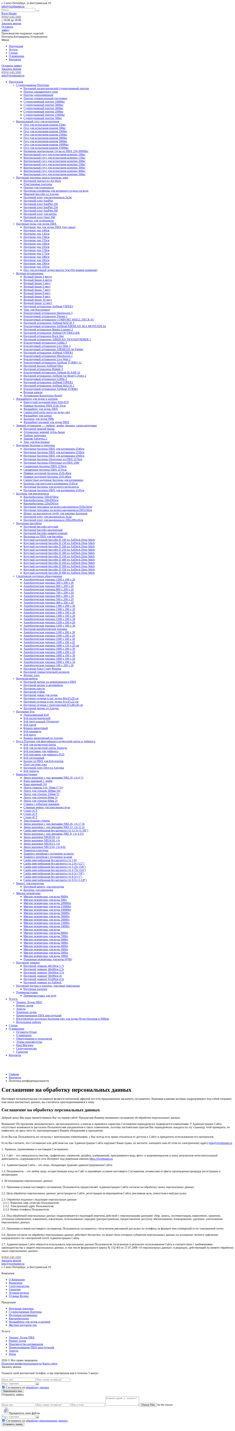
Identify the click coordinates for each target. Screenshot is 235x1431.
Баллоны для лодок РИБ (39, 418)
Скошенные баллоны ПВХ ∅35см (45, 469)
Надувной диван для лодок (40, 695)
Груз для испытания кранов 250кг (45, 124)
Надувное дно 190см (36, 263)
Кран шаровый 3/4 (35, 784)
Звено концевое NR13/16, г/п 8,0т (45, 847)
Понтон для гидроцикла (39, 187)
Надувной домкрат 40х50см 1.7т (44, 965)
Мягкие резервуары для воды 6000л (46, 939)
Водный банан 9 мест (37, 296)
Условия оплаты (19, 1292)
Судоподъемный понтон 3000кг (44, 108)
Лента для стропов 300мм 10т (42, 790)
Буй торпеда (31, 771)
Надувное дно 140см (36, 230)
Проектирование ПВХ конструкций (39, 1015)
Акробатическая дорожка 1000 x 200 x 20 (49, 652)
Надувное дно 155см (36, 240)
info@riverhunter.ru (12, 6)
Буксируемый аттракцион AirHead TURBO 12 (53, 362)
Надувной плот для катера (40, 213)
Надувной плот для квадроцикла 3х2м (48, 197)
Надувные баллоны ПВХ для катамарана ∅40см (54, 448)
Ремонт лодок (24, 1005)
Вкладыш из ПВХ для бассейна (43, 536)
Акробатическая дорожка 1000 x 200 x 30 (49, 648)
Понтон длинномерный (38, 95)
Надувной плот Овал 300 (39, 217)
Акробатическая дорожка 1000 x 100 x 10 (49, 662)
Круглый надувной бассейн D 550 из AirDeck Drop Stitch (59, 569)
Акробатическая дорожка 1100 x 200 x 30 (49, 632)
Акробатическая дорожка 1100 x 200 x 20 (49, 635)
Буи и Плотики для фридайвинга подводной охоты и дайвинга (55, 741)
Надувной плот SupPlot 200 (41, 210)
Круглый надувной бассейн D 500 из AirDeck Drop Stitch (59, 566)
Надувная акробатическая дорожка (45, 629)
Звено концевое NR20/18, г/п (42, 837)
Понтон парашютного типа (41, 91)
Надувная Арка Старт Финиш (42, 668)
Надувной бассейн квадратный (43, 529)
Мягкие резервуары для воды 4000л (46, 946)
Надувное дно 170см (36, 250)
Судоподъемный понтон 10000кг (44, 101)
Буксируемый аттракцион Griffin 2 (45, 379)
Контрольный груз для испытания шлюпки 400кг (55, 170)
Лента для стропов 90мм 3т (41, 797)
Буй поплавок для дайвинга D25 (44, 754)
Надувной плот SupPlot (38, 200)
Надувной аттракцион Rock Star (44, 336)
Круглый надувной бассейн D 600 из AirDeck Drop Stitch (59, 572)
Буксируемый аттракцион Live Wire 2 (47, 359)
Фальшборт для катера (38, 415)
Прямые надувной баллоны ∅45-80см (47, 476)
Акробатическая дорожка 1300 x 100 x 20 (49, 615)
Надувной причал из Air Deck (42, 180)
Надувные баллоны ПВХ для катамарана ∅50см (54, 452)
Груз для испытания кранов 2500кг (45, 134)
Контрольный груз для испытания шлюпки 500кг (55, 174)
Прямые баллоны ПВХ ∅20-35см (45, 405)
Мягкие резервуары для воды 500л (45, 899)
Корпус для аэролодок (30, 883)
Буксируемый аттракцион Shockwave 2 (48, 355)
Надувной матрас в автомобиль (43, 685)
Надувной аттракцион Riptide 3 (43, 369)
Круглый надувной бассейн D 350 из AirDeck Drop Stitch (59, 556)
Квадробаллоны (19, 1318)
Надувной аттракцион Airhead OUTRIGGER (52, 332)
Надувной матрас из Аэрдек (41, 708)
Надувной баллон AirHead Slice (43, 365)
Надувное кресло (34, 688)
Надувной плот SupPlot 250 (41, 204)
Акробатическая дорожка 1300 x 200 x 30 (49, 605)
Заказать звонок (11, 23)
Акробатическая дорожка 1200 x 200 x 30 (49, 619)
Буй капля (30, 724)
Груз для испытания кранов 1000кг (45, 131)
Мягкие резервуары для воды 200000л (47, 903)
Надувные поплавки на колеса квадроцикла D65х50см (58, 510)
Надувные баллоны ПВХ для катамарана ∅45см (54, 490)
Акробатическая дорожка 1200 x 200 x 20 (49, 622)
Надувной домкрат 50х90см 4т (43, 975)
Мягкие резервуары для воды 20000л (47, 919)
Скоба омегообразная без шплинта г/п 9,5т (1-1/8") (55, 880)
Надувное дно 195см (36, 266)
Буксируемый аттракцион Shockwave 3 (48, 313)
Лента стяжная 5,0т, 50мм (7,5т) (43, 787)
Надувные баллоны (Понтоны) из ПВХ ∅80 (51, 462)
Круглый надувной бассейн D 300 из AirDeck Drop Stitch (59, 553)
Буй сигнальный (34, 757)
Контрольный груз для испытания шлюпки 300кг (55, 167)
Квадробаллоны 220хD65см (41, 503)
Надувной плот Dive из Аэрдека (44, 767)
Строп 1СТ (30, 810)
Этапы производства (29, 1041)
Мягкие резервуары (28, 893)
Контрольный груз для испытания (37, 121)
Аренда (21, 1008)
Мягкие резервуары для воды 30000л (47, 916)
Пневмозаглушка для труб (40, 995)
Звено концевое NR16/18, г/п (42, 840)
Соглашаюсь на (27, 1387)
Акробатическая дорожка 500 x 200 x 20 (49, 599)
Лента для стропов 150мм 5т (41, 794)
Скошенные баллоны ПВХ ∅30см (45, 466)
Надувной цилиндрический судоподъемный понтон (56, 88)
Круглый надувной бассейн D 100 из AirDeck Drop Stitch (59, 539)
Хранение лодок (26, 1012)
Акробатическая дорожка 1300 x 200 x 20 (49, 609)
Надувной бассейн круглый (41, 526)
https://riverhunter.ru (101, 1158)
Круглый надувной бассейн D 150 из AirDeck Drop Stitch (59, 543)
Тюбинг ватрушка (35, 435)
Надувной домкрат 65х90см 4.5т (44, 979)
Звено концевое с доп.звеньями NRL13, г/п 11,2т (54, 827)
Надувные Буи (25, 711)
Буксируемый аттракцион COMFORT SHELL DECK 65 (59, 319)
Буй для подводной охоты (40, 744)
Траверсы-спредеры (36, 850)
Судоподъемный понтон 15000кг (44, 114)
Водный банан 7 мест (37, 289)
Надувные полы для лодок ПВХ (36, 223)
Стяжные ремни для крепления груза (47, 807)
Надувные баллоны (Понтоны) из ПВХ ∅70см (53, 459)
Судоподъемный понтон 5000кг (44, 104)
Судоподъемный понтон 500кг (43, 118)
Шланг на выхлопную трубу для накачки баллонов (55, 513)
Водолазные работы (28, 1022)
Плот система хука (35, 764)
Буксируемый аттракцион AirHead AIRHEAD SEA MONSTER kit (65, 326)
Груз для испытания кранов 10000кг (46, 144)
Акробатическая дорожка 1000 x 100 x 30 (49, 655)
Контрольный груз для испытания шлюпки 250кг (55, 164)
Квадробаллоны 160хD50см (41, 496)
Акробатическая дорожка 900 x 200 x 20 (49, 586)
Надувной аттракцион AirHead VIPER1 (48, 352)
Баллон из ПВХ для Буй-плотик (44, 761)
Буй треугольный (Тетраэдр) (41, 721)
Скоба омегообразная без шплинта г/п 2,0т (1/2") (54, 863)
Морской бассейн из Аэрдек (41, 194)
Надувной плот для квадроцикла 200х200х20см (53, 520)
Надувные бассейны (29, 523)
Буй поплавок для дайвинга (41, 751)
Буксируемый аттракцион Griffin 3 (45, 342)
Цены (12, 1354)
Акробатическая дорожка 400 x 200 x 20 (49, 602)
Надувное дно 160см (36, 243)
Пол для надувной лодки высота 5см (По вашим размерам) (60, 270)
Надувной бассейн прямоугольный (45, 533)
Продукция (16, 46)
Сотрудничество (26, 1048)
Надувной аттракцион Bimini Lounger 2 (48, 329)
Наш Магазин (24, 1045)
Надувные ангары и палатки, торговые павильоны (48, 985)
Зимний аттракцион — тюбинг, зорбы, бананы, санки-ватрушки (56, 425)
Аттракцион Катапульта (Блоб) (43, 395)
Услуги (13, 49)
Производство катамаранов (26, 1344)
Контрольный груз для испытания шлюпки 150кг (55, 157)
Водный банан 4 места (38, 280)
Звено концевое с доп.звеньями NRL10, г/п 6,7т (53, 777)
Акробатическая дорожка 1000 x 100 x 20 (49, 658)
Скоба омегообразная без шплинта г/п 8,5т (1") (53, 876)
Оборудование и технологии (34, 1038)
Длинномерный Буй (36, 714)
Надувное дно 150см (36, 237)
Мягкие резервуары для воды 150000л (47, 906)
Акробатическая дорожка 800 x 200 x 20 (49, 589)
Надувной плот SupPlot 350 (41, 207)
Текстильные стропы (37, 820)
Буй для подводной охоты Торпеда (45, 747)
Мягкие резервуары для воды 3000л (46, 949)
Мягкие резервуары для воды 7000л (46, 936)
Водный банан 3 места (38, 276)
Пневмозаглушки (27, 992)
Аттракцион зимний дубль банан (44, 432)
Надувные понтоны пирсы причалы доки (42, 177)
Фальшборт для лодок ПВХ (41, 409)
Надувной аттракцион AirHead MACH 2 (49, 385)
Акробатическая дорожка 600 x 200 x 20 (49, 596)
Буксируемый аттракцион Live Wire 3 (47, 346)
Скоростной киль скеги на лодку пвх (47, 412)
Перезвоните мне (12, 1391)
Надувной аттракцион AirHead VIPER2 (48, 382)
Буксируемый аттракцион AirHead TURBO (51, 389)
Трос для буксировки (37, 309)
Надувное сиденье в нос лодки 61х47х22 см (51, 701)
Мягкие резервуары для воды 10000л (47, 926)
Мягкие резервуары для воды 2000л (46, 952)
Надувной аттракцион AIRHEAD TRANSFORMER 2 (57, 339)
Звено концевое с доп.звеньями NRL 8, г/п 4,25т (54, 833)
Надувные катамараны (23, 1315)
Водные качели (33, 392)
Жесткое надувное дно (23, 1325)
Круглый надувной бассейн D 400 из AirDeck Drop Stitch (59, 559)
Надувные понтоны (21, 1308)
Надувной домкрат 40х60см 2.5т (44, 969)
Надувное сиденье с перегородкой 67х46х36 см (53, 705)
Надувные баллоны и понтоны (35, 445)
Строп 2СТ (30, 814)
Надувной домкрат (28, 962)
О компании (16, 56)
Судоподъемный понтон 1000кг (44, 111)
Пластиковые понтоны (38, 184)
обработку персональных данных (47, 1420)
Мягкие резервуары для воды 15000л (47, 923)
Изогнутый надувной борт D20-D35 (46, 402)
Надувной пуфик (34, 691)
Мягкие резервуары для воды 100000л (47, 909)
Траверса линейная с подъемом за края (48, 856)
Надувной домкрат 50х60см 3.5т (44, 972)
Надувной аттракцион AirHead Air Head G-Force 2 (55, 375)
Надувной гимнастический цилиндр (46, 671)
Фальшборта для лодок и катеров (37, 398)
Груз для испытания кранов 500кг (45, 128)
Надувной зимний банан (39, 428)
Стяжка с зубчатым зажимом (41, 804)
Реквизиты (15, 1282)
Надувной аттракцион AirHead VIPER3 (48, 306)
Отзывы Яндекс (19, 1296)
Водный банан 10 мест (38, 299)
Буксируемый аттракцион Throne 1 (45, 316)
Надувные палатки (35, 989)
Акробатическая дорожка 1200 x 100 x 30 (49, 625)
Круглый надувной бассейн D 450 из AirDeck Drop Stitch (59, 562)
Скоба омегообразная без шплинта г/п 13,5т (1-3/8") (56, 830)
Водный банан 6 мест (37, 286)
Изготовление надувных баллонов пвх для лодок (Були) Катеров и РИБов (62, 1018)
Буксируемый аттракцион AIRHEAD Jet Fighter (53, 349)
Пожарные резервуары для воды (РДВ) (48, 959)
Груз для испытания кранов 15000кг (46, 147)
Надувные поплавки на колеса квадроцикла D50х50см (58, 506)
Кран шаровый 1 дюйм (38, 780)
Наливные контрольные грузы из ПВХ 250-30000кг (56, 151)
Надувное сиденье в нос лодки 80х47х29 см (51, 698)
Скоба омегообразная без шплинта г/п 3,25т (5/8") (55, 866)
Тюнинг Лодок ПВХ (29, 1002)
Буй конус (30, 734)
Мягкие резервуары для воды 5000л (46, 942)
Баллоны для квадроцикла (32, 493)
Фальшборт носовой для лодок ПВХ (46, 422)
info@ (213, 1143)
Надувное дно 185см (36, 260)
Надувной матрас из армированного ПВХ (50, 681)
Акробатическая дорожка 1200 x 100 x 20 (49, 579)
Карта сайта (49, 1363)
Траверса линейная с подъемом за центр (49, 853)
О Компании (17, 1279)
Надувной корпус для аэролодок (44, 886)
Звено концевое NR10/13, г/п (42, 843)
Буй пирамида (32, 731)
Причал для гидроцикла (39, 220)
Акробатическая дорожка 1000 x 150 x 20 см (51, 645)
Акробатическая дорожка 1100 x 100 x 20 (49, 642)
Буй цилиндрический (37, 718)
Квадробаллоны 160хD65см (41, 500)
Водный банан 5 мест (37, 283)
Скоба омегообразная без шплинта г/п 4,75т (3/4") (55, 870)
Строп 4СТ (30, 817)
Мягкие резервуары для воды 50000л (47, 913)
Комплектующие (26, 774)
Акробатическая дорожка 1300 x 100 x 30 (49, 612)
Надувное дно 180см (36, 256)
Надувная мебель (27, 678)
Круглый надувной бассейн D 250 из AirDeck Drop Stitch (59, 549)
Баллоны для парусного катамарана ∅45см (50, 483)
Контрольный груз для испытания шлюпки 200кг (55, 161)
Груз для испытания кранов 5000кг (45, 141)
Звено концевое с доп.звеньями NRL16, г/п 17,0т (54, 823)
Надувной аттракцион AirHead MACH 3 (49, 322)
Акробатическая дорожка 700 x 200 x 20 (49, 592)
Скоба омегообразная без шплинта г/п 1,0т (50, 860)
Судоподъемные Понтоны (32, 85)
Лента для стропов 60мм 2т (41, 800)
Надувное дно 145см (36, 233)
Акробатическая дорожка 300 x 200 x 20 (49, 582)
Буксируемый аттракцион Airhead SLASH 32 (52, 372)
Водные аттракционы (29, 273)
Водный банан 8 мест (37, 293)
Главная (14, 1074)
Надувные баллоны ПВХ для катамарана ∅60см (54, 455)
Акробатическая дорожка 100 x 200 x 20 (49, 665)
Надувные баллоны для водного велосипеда (51, 486)
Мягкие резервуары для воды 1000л (46, 956)
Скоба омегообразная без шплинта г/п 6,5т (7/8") (54, 873)
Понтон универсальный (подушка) (45, 98)
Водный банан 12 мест (38, 303)
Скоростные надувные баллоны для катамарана (53, 480)
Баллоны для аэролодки (38, 889)
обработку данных (37, 1387)
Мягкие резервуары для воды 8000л (46, 932)
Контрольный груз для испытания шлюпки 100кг (55, 154)
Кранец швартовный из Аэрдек (43, 738)
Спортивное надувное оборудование (39, 576)
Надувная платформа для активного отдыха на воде (56, 190)
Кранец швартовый (36, 728)
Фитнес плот (32, 675)
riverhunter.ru (224, 1143)
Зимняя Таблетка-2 (35, 438)
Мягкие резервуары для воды (42, 929)
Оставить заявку (7, 28)
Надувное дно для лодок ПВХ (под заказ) (49, 227)
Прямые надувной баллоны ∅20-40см (47, 473)
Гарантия (22, 1051)
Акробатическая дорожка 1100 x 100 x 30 (49, 638)
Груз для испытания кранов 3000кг (45, 137)
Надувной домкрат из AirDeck (43, 982)
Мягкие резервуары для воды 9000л (46, 896)
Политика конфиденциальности (21, 1363)
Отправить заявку (13, 1424)
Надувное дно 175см (36, 253)
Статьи (13, 52)
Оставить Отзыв (26, 1032)
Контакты (15, 59)
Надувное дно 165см (36, 246)
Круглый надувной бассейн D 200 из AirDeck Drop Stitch (59, 546)
